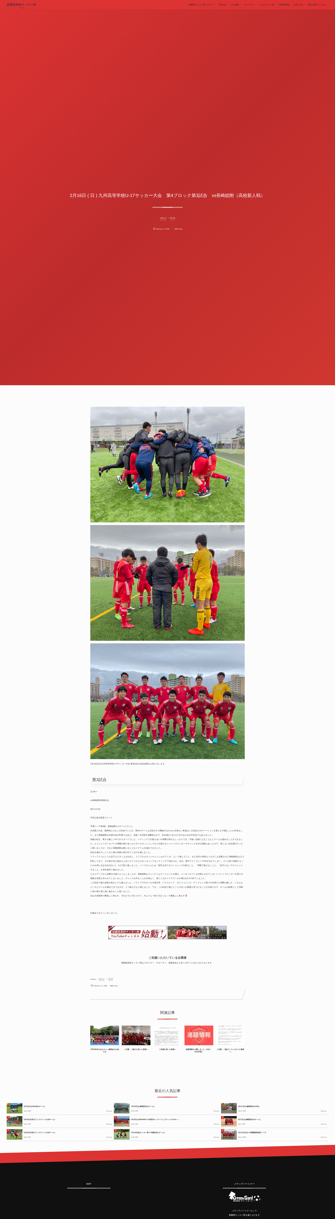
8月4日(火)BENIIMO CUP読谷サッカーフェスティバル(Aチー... (155, 1119)
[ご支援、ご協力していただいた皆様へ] (230, 1035)
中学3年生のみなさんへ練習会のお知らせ (104, 1050)
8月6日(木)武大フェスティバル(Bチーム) (39, 1119)
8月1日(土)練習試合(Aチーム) (249, 1119)
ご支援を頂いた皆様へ (167, 1049)
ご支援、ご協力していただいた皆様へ (230, 1050)
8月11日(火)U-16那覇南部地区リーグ (252, 1132)
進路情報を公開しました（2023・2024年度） (199, 1050)
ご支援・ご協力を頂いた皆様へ (136, 1049)
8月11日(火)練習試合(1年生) (248, 1106)
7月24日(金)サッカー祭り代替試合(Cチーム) (148, 1132)
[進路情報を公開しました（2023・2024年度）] (199, 1035)
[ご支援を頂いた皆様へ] (167, 1035)
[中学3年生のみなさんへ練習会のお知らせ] (104, 1035)
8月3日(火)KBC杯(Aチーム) (34, 1106)
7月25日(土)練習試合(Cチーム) (142, 1106)
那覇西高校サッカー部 (21, 4)
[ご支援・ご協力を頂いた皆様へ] (136, 1035)
